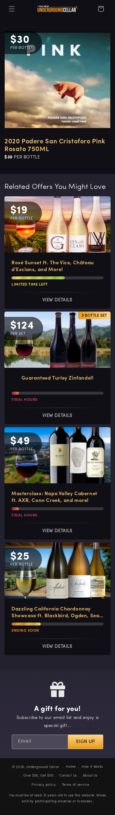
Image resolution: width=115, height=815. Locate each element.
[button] (11, 8)
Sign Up (85, 742)
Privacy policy (44, 785)
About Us (90, 775)
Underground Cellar (42, 767)
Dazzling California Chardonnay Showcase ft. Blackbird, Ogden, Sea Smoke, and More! (55, 613)
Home (71, 767)
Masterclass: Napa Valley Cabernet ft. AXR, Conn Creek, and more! (54, 497)
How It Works (92, 767)
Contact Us (68, 775)
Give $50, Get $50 (38, 775)
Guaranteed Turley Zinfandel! (58, 378)
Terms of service (75, 785)
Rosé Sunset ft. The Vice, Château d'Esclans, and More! (53, 266)
